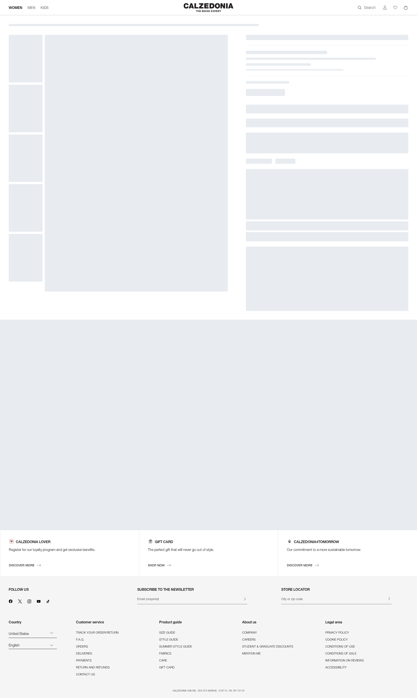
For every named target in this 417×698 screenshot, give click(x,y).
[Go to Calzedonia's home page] (208, 7)
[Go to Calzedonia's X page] (20, 600)
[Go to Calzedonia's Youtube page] (39, 600)
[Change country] (51, 632)
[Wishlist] (395, 7)
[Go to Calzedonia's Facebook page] (11, 600)
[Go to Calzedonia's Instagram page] (29, 600)
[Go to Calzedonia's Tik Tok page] (48, 600)
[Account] (384, 7)
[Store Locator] (389, 598)
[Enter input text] (244, 599)
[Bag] (405, 7)
